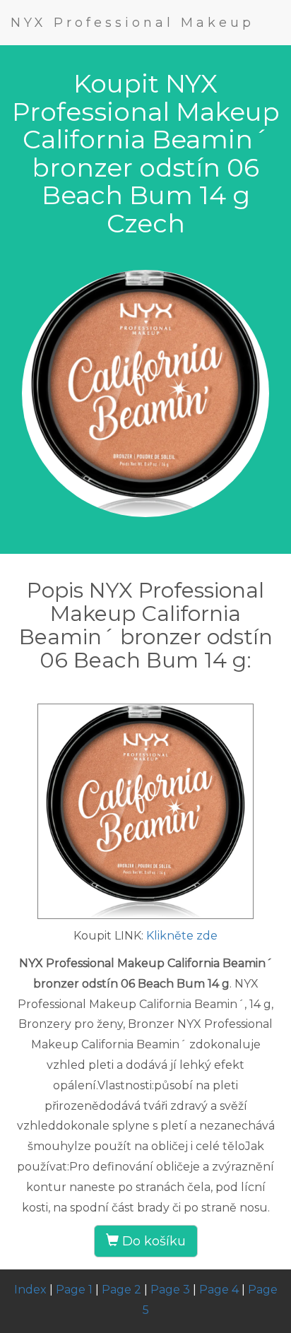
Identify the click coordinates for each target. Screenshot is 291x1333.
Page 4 (219, 1289)
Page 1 (74, 1289)
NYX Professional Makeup (132, 22)
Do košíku (152, 1241)
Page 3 (170, 1289)
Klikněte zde (182, 935)
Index (30, 1289)
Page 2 (121, 1289)
